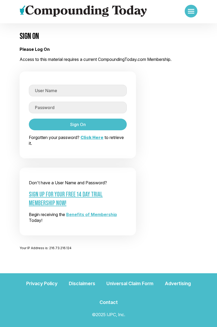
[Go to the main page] (83, 11)
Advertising (178, 283)
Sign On (78, 124)
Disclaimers (82, 283)
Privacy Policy (41, 283)
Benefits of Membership (91, 214)
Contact (109, 302)
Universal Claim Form (129, 283)
